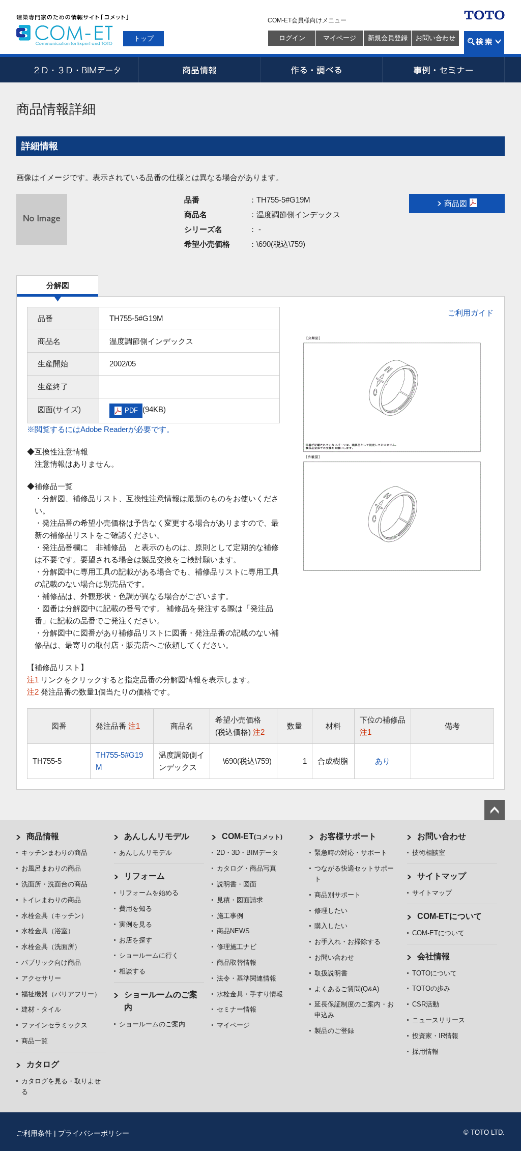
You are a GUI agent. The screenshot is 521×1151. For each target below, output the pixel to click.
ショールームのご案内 (152, 1024)
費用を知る (135, 908)
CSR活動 (425, 1004)
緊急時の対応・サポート (350, 852)
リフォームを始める (149, 893)
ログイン (292, 38)
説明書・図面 (236, 884)
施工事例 (230, 915)
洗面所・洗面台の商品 (54, 884)
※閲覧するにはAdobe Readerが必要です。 (100, 429)
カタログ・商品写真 (246, 868)
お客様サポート (348, 836)
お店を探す (135, 940)
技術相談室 (428, 852)
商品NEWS (233, 931)
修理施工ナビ (236, 947)
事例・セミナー (444, 69)
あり (382, 761)
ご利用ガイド (471, 312)
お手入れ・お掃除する (347, 941)
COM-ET (252, 836)
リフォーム (144, 876)
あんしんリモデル (156, 836)
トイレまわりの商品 (51, 900)
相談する (132, 971)
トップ (144, 38)
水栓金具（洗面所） (51, 947)
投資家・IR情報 (435, 1036)
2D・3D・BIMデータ (77, 69)
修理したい (331, 910)
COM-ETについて (449, 916)
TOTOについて (434, 973)
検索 (484, 42)
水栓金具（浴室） (47, 931)
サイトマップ (441, 876)
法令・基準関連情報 (246, 978)
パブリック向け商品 (51, 962)
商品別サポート (337, 895)
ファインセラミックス (54, 1025)
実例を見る (135, 924)
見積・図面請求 (240, 900)
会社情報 (433, 956)
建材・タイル (41, 1009)
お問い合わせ (435, 38)
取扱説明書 (331, 973)
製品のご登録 (334, 1030)
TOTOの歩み (431, 988)
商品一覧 (34, 1041)
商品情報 (199, 69)
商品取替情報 (236, 962)
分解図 (57, 285)
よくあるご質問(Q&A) (346, 989)
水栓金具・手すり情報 (250, 994)
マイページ (339, 38)
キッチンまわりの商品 (54, 852)
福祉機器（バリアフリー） (61, 994)
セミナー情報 (236, 1009)
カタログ (42, 1064)
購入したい (331, 926)
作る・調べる (321, 69)
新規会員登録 (388, 38)
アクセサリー (41, 978)
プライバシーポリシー (93, 1133)
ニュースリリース (438, 1020)
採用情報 (425, 1051)
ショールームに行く (149, 955)
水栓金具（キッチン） (54, 915)
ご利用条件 (34, 1133)
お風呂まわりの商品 (51, 868)
